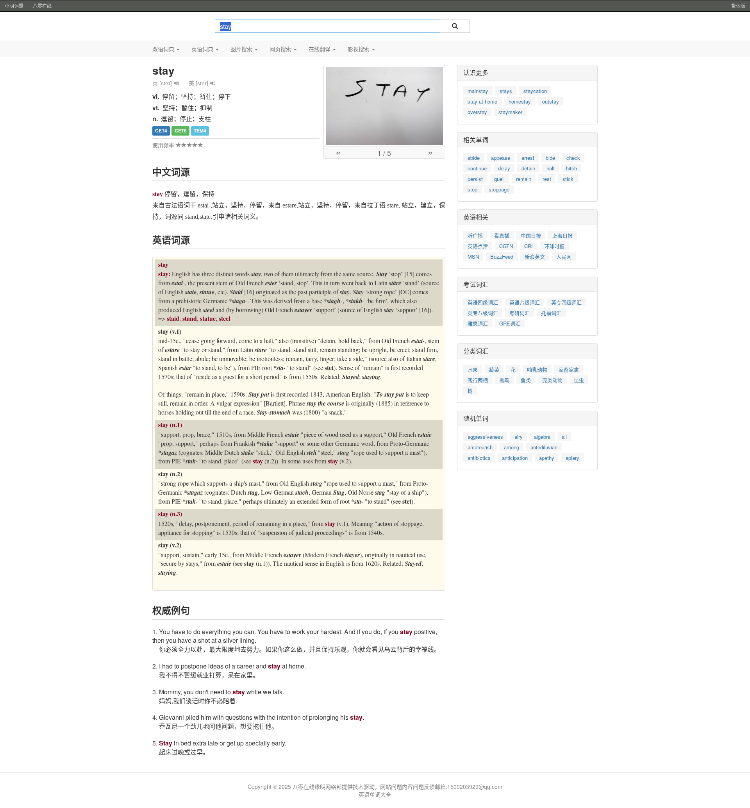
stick (567, 178)
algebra (542, 436)
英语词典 (203, 49)
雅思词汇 (478, 323)
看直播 (501, 235)
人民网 (563, 256)
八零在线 (42, 5)
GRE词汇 (509, 323)
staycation (535, 91)
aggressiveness (485, 436)
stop (472, 189)
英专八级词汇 (483, 312)
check (573, 157)
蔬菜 (494, 369)
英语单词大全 (375, 794)
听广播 (475, 235)
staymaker (510, 112)
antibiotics (479, 457)
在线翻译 (320, 49)
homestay (520, 101)
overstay (477, 112)
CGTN (506, 246)
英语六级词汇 (524, 302)
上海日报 (562, 235)
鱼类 (526, 380)
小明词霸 (14, 5)
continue (477, 168)
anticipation (515, 457)
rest (547, 178)
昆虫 (579, 380)
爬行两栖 (478, 380)
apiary (572, 457)
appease (500, 157)
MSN (473, 256)
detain (528, 168)
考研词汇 (519, 312)
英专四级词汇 (566, 302)
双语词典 (164, 49)
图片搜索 (242, 49)
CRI (528, 246)
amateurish (480, 447)
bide (550, 157)
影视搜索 (359, 49)
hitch (571, 168)
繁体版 (738, 5)
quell (499, 178)
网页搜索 (281, 49)
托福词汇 (551, 312)
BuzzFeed (501, 256)
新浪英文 (535, 256)
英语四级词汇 (483, 302)
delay (504, 168)
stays (506, 91)
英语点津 (478, 246)
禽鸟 (504, 380)
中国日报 (531, 235)
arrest (527, 157)
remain (523, 178)
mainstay (478, 91)
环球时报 (554, 246)
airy (518, 436)
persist (475, 178)
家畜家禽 (569, 369)
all (564, 436)
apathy (546, 457)
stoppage (499, 189)
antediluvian (543, 447)
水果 (473, 369)
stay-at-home (482, 101)
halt (550, 168)
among (511, 447)
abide (474, 157)
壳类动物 (552, 380)
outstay (550, 101)
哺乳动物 (537, 369)
